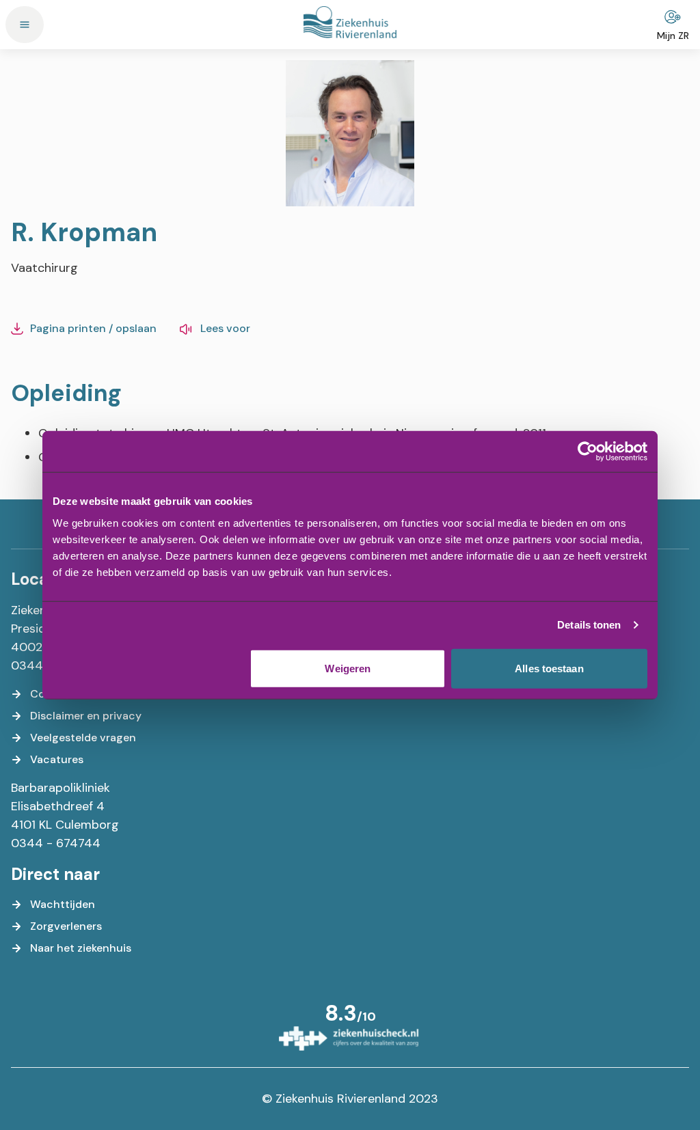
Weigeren (348, 668)
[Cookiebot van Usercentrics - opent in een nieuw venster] (587, 451)
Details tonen (589, 625)
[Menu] (24, 24)
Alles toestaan (549, 668)
